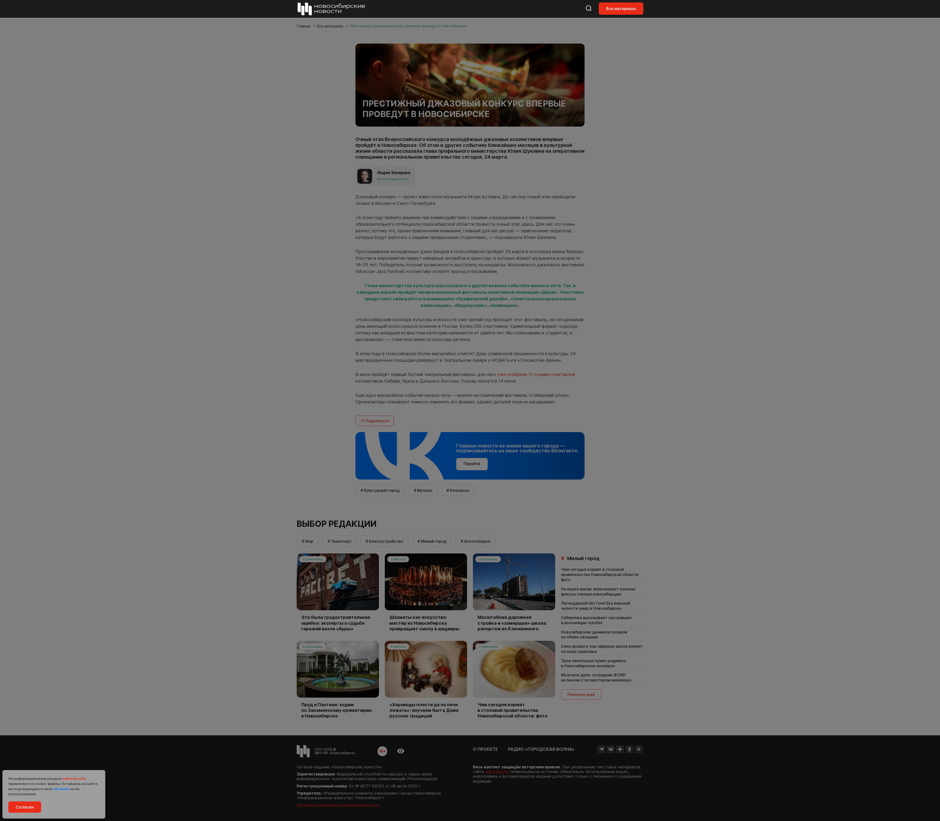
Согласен (25, 807)
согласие (61, 789)
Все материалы (621, 8)
